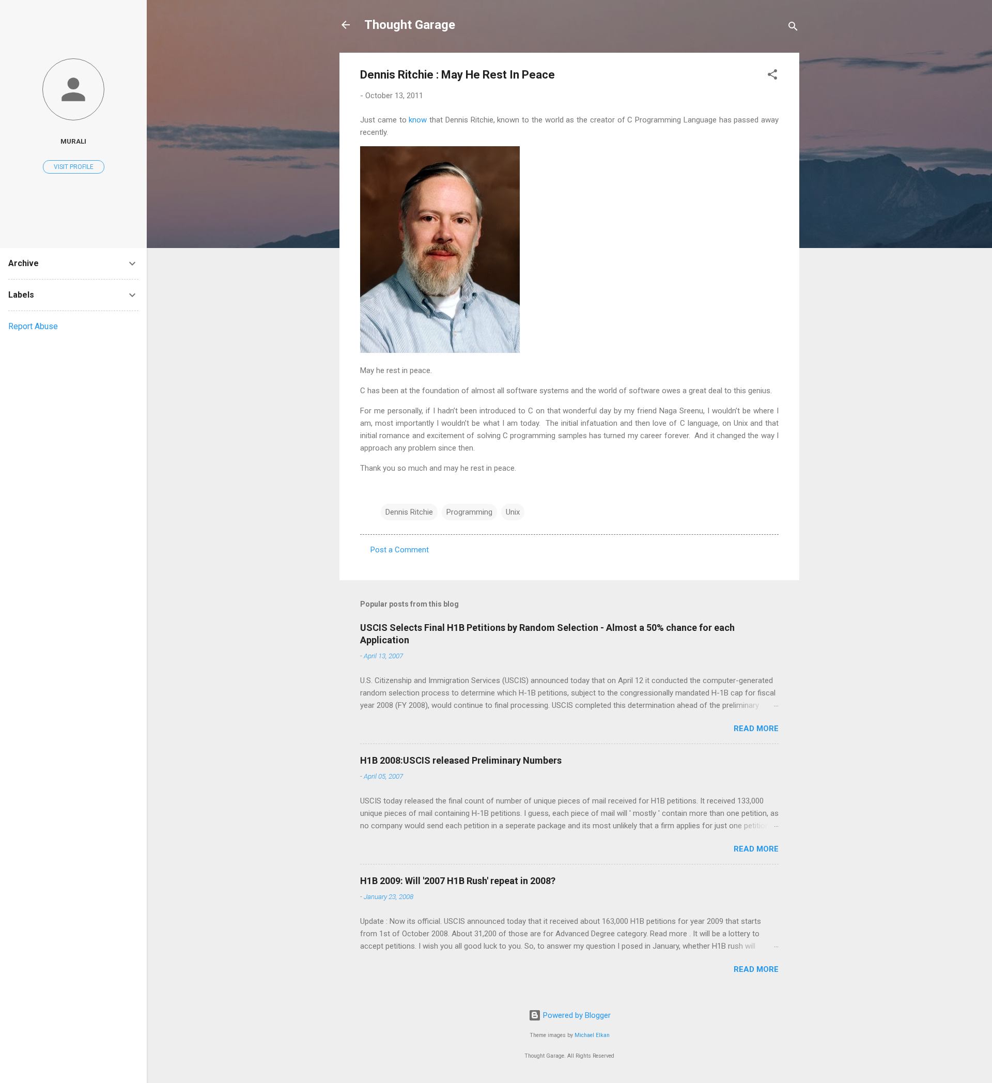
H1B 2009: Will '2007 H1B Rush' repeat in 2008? (457, 880)
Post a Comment (399, 549)
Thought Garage (409, 25)
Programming (469, 512)
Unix (513, 512)
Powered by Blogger (576, 1015)
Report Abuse (33, 326)
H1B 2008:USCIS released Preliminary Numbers (461, 760)
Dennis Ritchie (409, 512)
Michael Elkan (592, 1035)
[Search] (793, 28)
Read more (756, 728)
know (418, 120)
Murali (73, 141)
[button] (772, 76)
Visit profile (74, 167)
